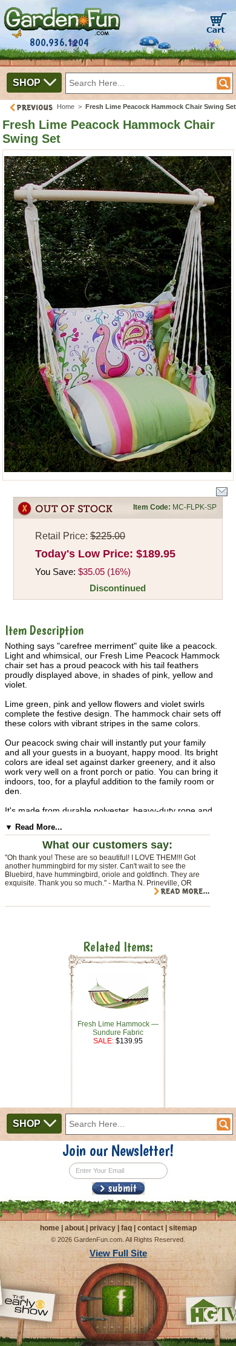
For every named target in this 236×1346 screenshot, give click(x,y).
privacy (103, 1228)
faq (126, 1228)
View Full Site (118, 1253)
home (49, 1228)
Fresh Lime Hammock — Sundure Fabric (118, 1028)
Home (65, 106)
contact (150, 1228)
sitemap (183, 1228)
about (74, 1228)
